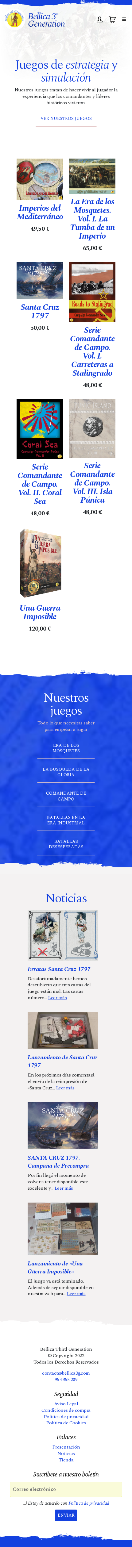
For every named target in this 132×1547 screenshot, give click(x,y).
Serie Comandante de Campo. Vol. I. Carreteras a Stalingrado (92, 352)
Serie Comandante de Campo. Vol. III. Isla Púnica (92, 483)
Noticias (66, 1453)
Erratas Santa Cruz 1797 (59, 969)
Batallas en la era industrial (66, 820)
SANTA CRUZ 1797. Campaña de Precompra (58, 1161)
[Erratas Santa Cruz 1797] (63, 935)
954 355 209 (66, 1379)
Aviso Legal (66, 1403)
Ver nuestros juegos (66, 118)
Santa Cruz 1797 (40, 311)
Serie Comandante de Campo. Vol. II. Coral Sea (39, 484)
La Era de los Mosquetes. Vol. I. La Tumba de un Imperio (92, 219)
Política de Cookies (66, 1422)
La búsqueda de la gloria (66, 772)
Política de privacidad (66, 1416)
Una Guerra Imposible (39, 612)
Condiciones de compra (66, 1410)
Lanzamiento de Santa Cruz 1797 (63, 1061)
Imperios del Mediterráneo (40, 212)
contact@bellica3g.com (66, 1373)
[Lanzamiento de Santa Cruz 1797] (63, 1030)
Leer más (57, 997)
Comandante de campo (66, 796)
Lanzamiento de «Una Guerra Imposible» (55, 1267)
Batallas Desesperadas (66, 844)
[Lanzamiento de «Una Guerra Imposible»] (63, 1229)
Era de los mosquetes (66, 748)
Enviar (66, 1515)
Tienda (66, 1460)
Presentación (66, 1447)
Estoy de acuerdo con (68, 1503)
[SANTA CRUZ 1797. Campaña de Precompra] (63, 1126)
